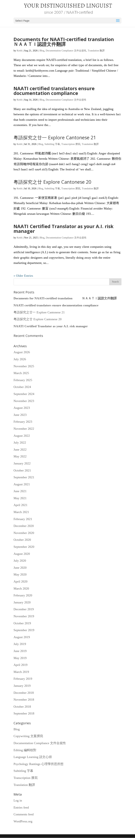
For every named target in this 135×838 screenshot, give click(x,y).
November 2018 (24, 699)
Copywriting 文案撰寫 (28, 736)
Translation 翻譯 (96, 50)
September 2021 (24, 477)
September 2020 (24, 546)
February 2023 (23, 421)
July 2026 (20, 359)
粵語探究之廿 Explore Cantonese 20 (52, 182)
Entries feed (21, 807)
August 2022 (22, 435)
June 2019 (20, 651)
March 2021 (21, 512)
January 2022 (22, 463)
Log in (18, 800)
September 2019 (24, 630)
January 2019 (22, 685)
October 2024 (22, 387)
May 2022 (20, 456)
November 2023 (24, 401)
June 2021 (20, 491)
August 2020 (22, 554)
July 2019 (20, 644)
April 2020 (20, 581)
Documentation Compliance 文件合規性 (66, 50)
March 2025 (21, 373)
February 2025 (23, 380)
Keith (19, 50)
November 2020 (24, 533)
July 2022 (20, 442)
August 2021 (22, 484)
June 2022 (20, 449)
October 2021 (22, 470)
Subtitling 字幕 (52, 144)
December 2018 (24, 692)
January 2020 (22, 602)
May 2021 (20, 498)
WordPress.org (23, 821)
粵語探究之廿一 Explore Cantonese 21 (55, 137)
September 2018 (24, 713)
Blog (42, 50)
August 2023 (22, 408)
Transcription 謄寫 (70, 144)
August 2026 (22, 352)
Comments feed (24, 814)
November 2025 (24, 366)
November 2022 (24, 428)
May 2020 (20, 574)
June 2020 (20, 567)
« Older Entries (23, 275)
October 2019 (22, 623)
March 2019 (21, 672)
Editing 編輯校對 (25, 750)
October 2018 (22, 706)
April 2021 (20, 505)
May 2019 (20, 658)
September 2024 (24, 394)
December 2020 (24, 526)
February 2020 (23, 595)
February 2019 (23, 678)
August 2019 (22, 637)
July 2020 (20, 560)
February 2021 (23, 519)
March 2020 (21, 588)
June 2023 (20, 415)
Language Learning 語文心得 (33, 757)
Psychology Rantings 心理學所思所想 (38, 764)
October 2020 (22, 539)
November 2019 (24, 616)
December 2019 (24, 609)
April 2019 (20, 665)
